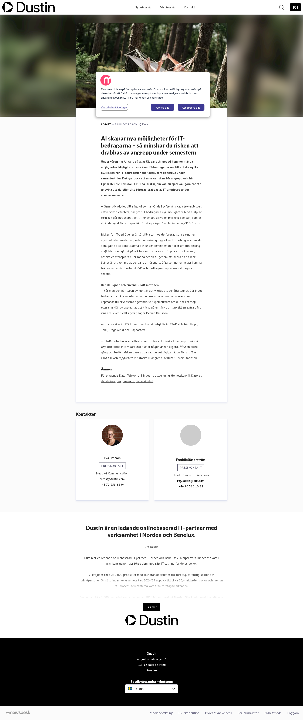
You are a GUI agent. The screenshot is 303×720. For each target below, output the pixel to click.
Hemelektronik (180, 375)
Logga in (293, 713)
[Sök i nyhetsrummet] (281, 7)
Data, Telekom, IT (130, 375)
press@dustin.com (112, 479)
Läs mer (151, 607)
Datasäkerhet (144, 381)
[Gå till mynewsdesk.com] (18, 713)
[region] (153, 94)
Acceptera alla (191, 107)
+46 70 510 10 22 (191, 486)
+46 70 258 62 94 (112, 485)
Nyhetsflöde (273, 713)
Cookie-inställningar (114, 107)
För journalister (248, 713)
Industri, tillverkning (156, 375)
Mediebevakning (161, 713)
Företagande (109, 375)
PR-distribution (188, 713)
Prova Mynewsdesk (218, 713)
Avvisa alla (162, 107)
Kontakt (189, 7)
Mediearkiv (167, 7)
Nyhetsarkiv (142, 7)
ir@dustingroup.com (190, 481)
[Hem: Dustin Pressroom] (28, 7)
